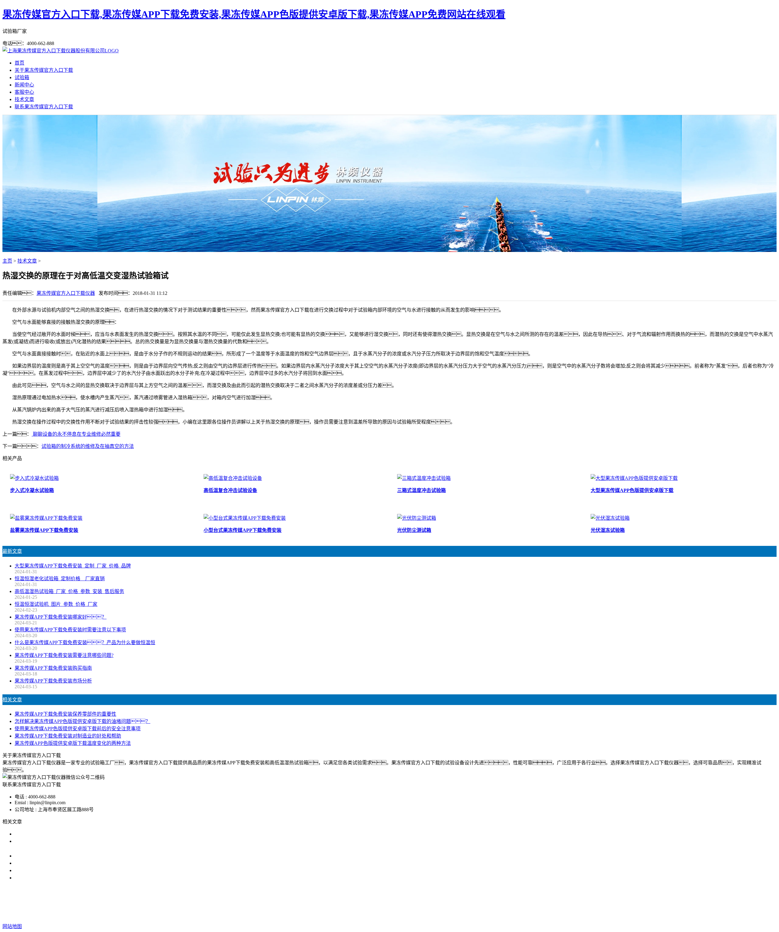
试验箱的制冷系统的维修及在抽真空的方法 (87, 446)
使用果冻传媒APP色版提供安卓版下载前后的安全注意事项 (78, 728)
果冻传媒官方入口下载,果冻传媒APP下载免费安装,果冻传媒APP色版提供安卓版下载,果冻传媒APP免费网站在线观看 (253, 14)
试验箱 (22, 77)
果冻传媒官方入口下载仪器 (66, 293)
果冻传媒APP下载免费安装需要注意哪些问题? (64, 655)
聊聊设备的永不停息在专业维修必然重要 (76, 434)
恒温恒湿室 (482, 902)
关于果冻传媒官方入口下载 (44, 70)
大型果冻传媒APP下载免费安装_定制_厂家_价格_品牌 (73, 565)
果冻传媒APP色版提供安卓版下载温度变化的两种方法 (73, 743)
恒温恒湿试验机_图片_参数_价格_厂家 (56, 604)
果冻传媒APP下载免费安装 (332, 902)
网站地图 (428, 914)
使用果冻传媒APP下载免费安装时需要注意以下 (65, 855)
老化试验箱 (454, 902)
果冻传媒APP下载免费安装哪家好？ (65, 833)
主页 (7, 261)
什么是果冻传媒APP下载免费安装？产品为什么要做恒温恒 (85, 642)
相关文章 (12, 699)
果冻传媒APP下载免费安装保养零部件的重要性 (65, 714)
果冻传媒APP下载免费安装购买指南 (53, 668)
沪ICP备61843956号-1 (501, 914)
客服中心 (24, 92)
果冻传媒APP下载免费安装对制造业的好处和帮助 (68, 735)
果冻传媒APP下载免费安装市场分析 (53, 680)
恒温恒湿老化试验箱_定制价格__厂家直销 (60, 578)
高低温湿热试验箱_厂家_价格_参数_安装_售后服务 (69, 591)
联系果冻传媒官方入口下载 (44, 106)
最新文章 (12, 551)
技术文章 (24, 99)
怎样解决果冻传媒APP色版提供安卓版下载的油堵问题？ (82, 721)
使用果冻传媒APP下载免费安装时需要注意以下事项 (70, 629)
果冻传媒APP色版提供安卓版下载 (401, 902)
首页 (19, 62)
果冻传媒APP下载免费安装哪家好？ (61, 617)
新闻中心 (24, 84)
